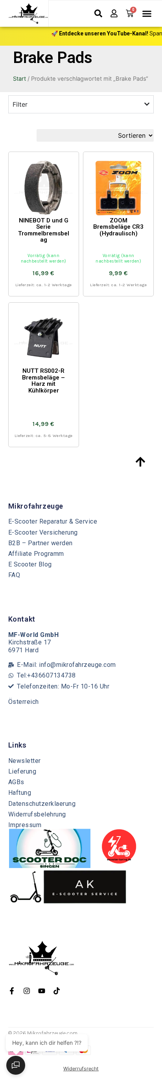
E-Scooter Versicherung (43, 532)
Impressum (25, 825)
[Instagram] (26, 990)
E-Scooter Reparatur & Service (53, 521)
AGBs (16, 782)
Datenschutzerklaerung (42, 803)
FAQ (14, 575)
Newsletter (24, 760)
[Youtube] (41, 990)
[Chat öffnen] (15, 1065)
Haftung (19, 792)
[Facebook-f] (11, 990)
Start (19, 78)
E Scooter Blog (30, 564)
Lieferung (22, 771)
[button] (147, 13)
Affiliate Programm (36, 553)
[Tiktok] (56, 990)
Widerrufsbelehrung (37, 814)
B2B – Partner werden (40, 543)
